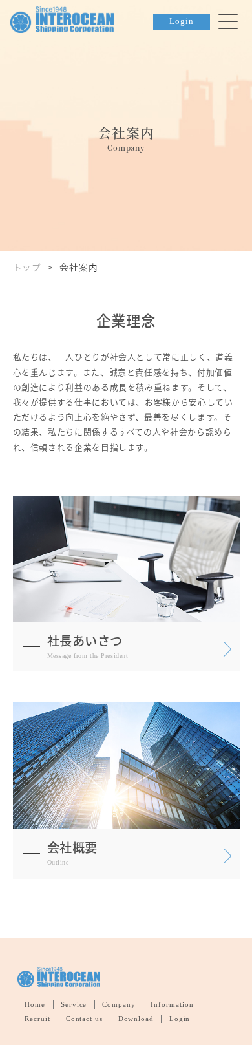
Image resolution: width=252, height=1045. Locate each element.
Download (136, 1018)
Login (181, 21)
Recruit (37, 1018)
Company (119, 1004)
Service (74, 1004)
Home (35, 1004)
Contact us (84, 1018)
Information (172, 1004)
